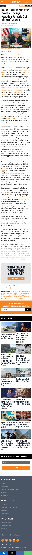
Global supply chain (24, 291)
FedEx (24, 83)
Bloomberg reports (8, 175)
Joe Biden (13, 293)
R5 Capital (16, 295)
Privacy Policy (6, 523)
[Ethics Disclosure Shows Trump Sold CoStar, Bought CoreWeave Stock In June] (8, 440)
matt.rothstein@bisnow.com (10, 288)
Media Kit (4, 486)
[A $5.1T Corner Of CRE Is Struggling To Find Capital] (8, 419)
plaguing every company (14, 118)
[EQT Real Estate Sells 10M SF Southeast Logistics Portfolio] (23, 419)
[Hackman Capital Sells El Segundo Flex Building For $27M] (8, 332)
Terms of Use (6, 526)
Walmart (4, 94)
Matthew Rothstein (6, 25)
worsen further (15, 223)
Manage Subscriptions (9, 507)
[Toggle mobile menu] (2, 2)
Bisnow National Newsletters (14, 456)
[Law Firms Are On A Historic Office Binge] (23, 377)
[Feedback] (17, 540)
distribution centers (8, 158)
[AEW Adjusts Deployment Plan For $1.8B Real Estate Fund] (8, 377)
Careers (4, 492)
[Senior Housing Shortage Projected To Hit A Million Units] (23, 399)
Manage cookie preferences (11, 535)
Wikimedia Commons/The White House (10, 48)
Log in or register (16, 278)
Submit (27, 310)
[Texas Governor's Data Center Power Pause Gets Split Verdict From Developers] (23, 332)
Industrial (28, 5)
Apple (3, 171)
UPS (2, 85)
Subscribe (27, 2)
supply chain (5, 192)
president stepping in (8, 221)
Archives (4, 504)
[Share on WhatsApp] (28, 553)
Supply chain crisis (6, 296)
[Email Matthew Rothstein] (12, 25)
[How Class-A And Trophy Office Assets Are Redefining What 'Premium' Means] (23, 440)
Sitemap (4, 529)
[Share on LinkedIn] (4, 553)
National (22, 5)
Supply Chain (24, 295)
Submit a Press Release (9, 489)
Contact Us (5, 495)
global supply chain (14, 55)
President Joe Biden (8, 59)
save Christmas (9, 61)
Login (3, 532)
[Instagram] (14, 540)
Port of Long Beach (22, 293)
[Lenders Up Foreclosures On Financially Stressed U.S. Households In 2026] (23, 355)
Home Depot (18, 92)
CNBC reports (17, 79)
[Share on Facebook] (20, 553)
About (3, 483)
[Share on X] (12, 553)
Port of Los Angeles (6, 295)
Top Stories (5, 514)
